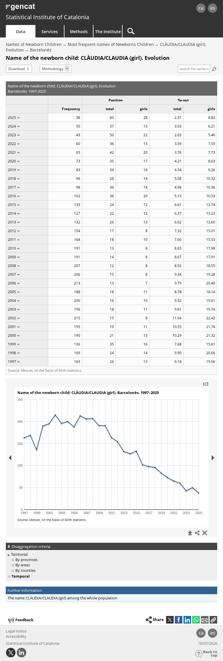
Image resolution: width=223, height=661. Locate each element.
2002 (12, 318)
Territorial (19, 554)
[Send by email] (204, 620)
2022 (12, 143)
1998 (12, 352)
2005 (12, 291)
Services (50, 31)
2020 (12, 161)
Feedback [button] (24, 619)
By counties (25, 570)
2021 (12, 152)
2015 (12, 204)
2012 (12, 230)
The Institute (108, 31)
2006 (12, 283)
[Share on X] (170, 620)
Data (20, 31)
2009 (12, 257)
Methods (79, 31)
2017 (12, 187)
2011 (12, 239)
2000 (12, 335)
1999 (12, 344)
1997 (12, 361)
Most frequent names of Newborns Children (111, 44)
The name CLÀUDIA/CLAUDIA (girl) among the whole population (62, 598)
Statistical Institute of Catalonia (47, 17)
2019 (12, 169)
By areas (22, 564)
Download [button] (16, 68)
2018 (12, 178)
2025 (12, 117)
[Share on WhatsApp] (196, 620)
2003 (12, 309)
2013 (12, 222)
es (212, 8)
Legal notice (16, 631)
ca (201, 8)
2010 (12, 248)
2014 (12, 213)
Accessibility (16, 636)
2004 (12, 300)
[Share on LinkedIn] (187, 620)
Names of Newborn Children (34, 44)
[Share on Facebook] (178, 620)
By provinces (26, 559)
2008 (12, 265)
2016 (12, 196)
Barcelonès (40, 50)
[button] (213, 620)
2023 (12, 134)
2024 (12, 126)
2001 (12, 326)
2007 (12, 274)
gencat (48, 8)
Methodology (52, 68)
